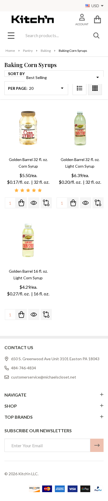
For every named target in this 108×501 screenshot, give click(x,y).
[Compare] (46, 202)
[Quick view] (33, 202)
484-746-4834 (23, 367)
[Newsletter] (97, 445)
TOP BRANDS (18, 417)
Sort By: (16, 73)
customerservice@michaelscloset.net (43, 377)
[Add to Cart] (21, 202)
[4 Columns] (95, 88)
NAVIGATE (15, 394)
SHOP (10, 405)
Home (10, 50)
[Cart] (97, 19)
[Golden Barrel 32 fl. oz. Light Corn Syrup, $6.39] (79, 128)
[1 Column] (79, 88)
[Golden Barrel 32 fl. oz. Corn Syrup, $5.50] (28, 128)
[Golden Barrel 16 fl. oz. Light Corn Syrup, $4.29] (28, 240)
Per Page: (17, 88)
